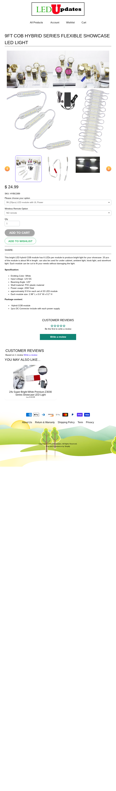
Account (54, 22)
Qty (6, 219)
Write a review (30, 355)
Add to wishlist (20, 241)
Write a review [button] (58, 337)
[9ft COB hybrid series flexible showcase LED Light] (28, 168)
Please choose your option (17, 198)
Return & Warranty (45, 422)
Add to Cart (19, 232)
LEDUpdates (56, 444)
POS (47, 446)
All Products (36, 22)
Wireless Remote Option (16, 209)
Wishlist (70, 22)
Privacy (90, 422)
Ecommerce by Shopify (61, 446)
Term (80, 422)
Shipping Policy (66, 422)
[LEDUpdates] (58, 14)
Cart (84, 22)
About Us (27, 422)
